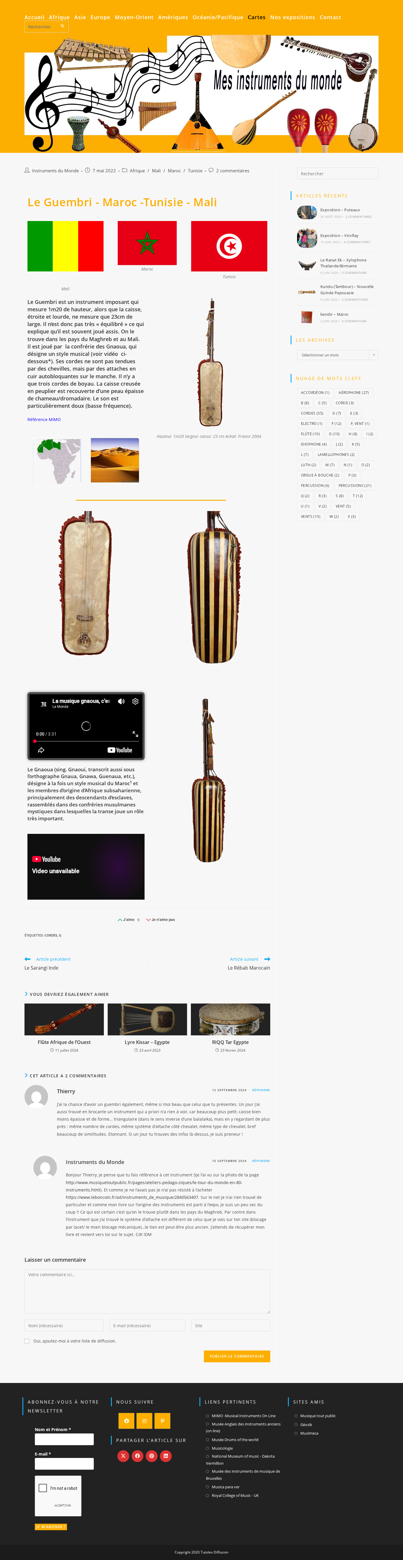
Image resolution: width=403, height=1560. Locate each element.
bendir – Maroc (334, 314)
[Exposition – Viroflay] (307, 238)
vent (343, 506)
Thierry (66, 1091)
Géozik (306, 1424)
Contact (330, 17)
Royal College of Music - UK (235, 1495)
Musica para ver (226, 1486)
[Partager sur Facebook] (137, 1456)
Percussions (355, 485)
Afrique (59, 17)
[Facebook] (126, 1421)
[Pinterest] (162, 1421)
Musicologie (222, 1448)
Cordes (51, 935)
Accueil (34, 17)
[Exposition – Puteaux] (307, 212)
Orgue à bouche (320, 475)
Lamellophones (336, 454)
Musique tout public (318, 1415)
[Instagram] (144, 1421)
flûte (310, 433)
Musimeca (309, 1433)
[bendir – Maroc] (307, 317)
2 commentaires (232, 170)
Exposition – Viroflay (339, 235)
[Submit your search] (63, 26)
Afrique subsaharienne (112, 790)
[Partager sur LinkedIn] (166, 1456)
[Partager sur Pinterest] (152, 1456)
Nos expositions (292, 17)
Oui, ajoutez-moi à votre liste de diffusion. (74, 1341)
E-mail (43, 1454)
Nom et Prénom (53, 1429)
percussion (315, 485)
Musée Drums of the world (235, 1439)
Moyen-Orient (134, 17)
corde (345, 402)
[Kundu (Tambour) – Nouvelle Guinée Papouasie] (307, 292)
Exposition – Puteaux (340, 209)
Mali (156, 170)
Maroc (174, 170)
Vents (310, 516)
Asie (80, 17)
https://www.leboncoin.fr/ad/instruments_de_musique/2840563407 (132, 1197)
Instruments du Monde (55, 170)
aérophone (354, 392)
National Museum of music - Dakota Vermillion (240, 1459)
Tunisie (195, 170)
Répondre (261, 1090)
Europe (100, 17)
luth (308, 464)
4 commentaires (357, 242)
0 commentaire (354, 273)
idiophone (314, 444)
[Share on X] (123, 1456)
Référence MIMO (44, 419)
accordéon (315, 392)
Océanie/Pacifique (218, 17)
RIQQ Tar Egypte (230, 1042)
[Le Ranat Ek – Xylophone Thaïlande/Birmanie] (307, 265)
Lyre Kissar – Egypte (147, 1042)
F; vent (360, 423)
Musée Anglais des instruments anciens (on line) (243, 1427)
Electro (311, 423)
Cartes (257, 17)
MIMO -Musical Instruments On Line (244, 1415)
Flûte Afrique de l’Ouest (64, 1042)
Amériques (173, 17)
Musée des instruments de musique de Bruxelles (243, 1475)
